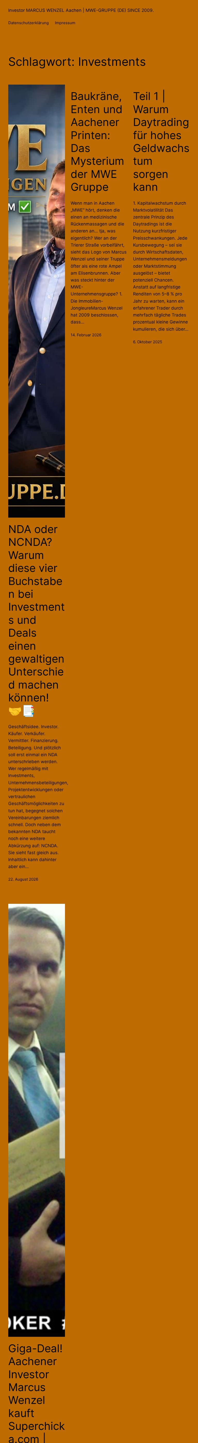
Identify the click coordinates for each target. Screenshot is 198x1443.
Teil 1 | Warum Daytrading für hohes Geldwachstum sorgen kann (161, 141)
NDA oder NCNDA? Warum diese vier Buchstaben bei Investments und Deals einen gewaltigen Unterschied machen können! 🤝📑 (36, 620)
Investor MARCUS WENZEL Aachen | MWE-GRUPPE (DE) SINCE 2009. (81, 10)
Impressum (65, 22)
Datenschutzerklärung (28, 22)
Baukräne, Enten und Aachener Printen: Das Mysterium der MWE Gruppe (97, 141)
